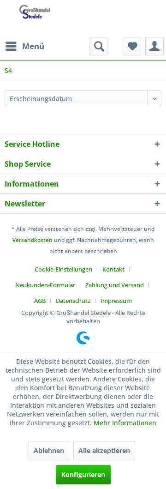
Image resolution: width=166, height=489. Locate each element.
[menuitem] (24, 46)
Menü (33, 46)
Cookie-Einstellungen (63, 269)
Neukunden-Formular (45, 285)
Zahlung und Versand (114, 285)
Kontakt (113, 269)
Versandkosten (32, 240)
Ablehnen (49, 450)
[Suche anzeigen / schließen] (98, 46)
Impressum (116, 300)
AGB (40, 300)
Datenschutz (73, 300)
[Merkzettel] (132, 46)
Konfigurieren (83, 474)
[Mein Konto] (154, 46)
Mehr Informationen (125, 422)
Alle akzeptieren (104, 450)
